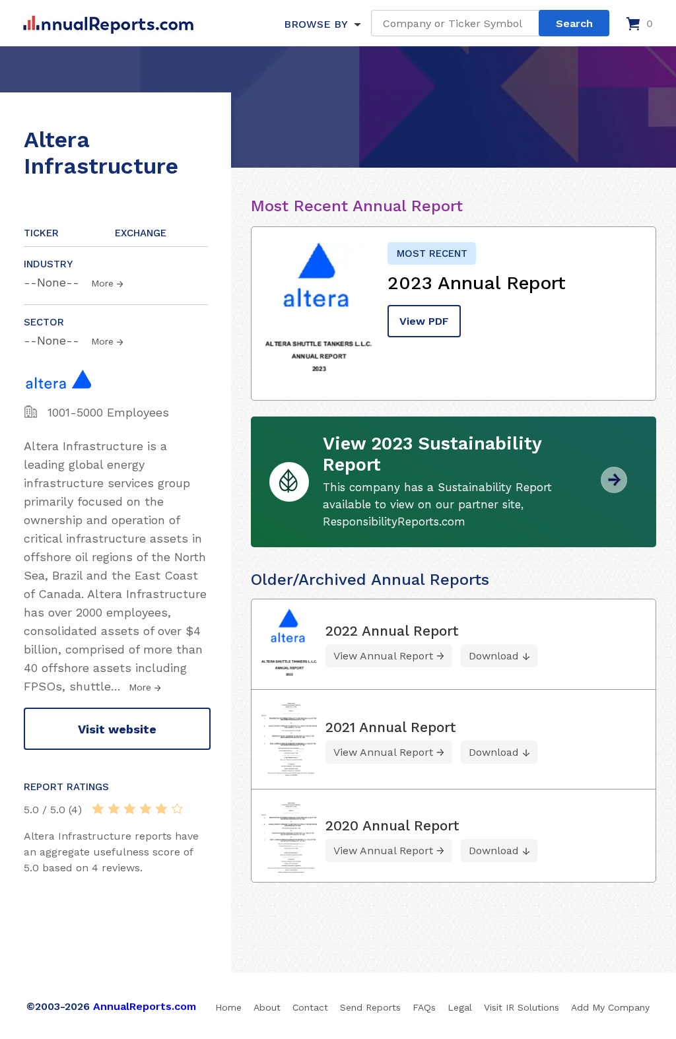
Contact (310, 1007)
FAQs (424, 1007)
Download (494, 656)
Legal (460, 1007)
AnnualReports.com (144, 1006)
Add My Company (610, 1007)
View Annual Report (383, 656)
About (267, 1007)
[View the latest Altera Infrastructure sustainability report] (614, 488)
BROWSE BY (315, 24)
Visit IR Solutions (521, 1007)
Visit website (117, 729)
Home (228, 1007)
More (102, 283)
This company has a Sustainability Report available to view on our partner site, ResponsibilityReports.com (437, 504)
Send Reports (370, 1007)
